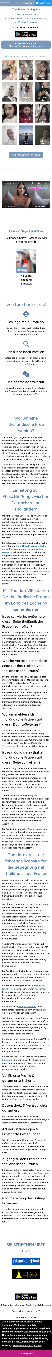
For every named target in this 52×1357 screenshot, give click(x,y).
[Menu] (8, 3)
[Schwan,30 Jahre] (27, 113)
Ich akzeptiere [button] (26, 1353)
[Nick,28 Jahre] (43, 134)
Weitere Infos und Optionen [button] (27, 1345)
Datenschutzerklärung (23, 1311)
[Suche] (17, 3)
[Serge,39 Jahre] (10, 134)
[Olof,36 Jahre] (27, 69)
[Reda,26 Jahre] (10, 91)
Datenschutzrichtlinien (26, 1317)
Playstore (7, 1060)
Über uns (19, 1305)
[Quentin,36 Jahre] (43, 91)
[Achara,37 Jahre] (10, 113)
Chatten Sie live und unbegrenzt (26, 45)
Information (7, 1305)
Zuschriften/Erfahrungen (38, 1305)
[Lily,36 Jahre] (10, 69)
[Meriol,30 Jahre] (43, 69)
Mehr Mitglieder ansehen (26, 154)
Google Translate (27, 1006)
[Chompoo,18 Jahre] (43, 113)
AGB (38, 1311)
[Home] (3, 3)
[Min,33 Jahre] (27, 134)
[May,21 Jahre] (27, 91)
